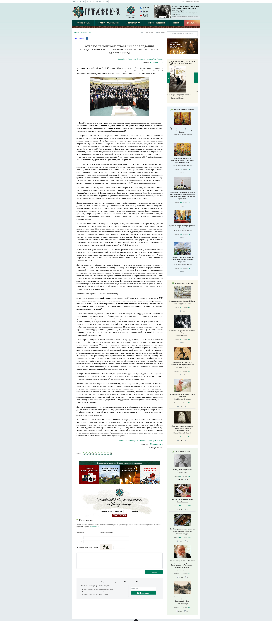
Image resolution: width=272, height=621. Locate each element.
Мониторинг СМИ (86, 32)
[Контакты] (107, 1)
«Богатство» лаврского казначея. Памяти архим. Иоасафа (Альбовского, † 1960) (182, 428)
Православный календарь (130, 16)
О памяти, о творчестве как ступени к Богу (182, 332)
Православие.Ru (94, 527)
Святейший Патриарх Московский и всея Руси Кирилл (140, 59)
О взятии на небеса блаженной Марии (182, 301)
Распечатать (161, 32)
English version (145, 16)
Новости (176, 23)
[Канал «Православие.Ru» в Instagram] (100, 1)
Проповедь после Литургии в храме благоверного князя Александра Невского (182, 130)
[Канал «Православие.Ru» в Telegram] (97, 1)
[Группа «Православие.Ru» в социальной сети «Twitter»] (84, 1)
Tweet (75, 38)
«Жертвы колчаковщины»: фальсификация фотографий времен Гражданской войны (182, 599)
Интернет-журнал (133, 23)
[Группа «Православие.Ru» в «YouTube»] (90, 1)
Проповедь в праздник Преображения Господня (182, 227)
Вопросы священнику (156, 23)
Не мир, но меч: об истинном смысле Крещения (182, 395)
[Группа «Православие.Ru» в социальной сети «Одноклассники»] (77, 1)
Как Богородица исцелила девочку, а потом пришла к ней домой (182, 530)
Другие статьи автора (184, 110)
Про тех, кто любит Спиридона (182, 499)
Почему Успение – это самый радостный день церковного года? (182, 363)
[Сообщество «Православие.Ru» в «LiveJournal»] (87, 1)
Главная (76, 32)
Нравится (81, 38)
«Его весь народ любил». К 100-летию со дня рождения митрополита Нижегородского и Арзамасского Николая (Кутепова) (182, 564)
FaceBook (86, 532)
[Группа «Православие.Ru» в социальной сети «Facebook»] (80, 1)
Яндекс (94, 532)
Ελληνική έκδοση (146, 8)
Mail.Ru (98, 532)
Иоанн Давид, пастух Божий (182, 469)
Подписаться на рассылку (192, 1)
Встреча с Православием (108, 23)
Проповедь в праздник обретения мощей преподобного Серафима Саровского (182, 259)
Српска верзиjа (145, 12)
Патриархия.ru (156, 62)
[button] (161, 17)
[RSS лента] (103, 1)
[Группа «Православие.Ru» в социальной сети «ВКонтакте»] (74, 1)
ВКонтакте (90, 532)
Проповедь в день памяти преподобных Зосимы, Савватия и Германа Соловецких (182, 160)
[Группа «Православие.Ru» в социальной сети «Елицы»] (93, 1)
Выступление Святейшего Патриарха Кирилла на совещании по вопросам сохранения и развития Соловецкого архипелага (182, 195)
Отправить (154, 572)
